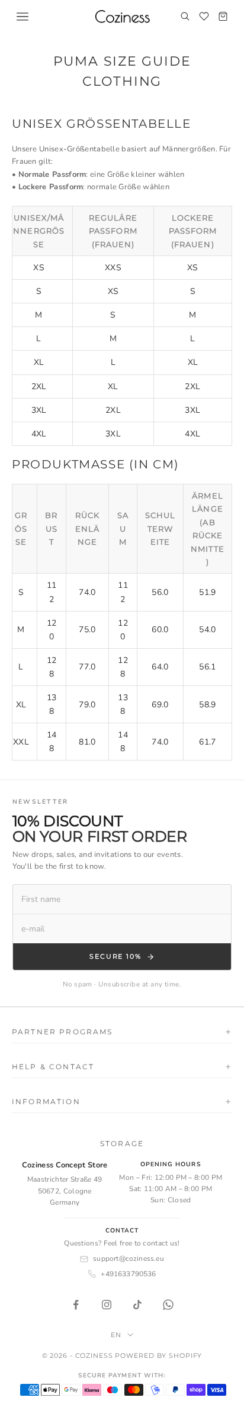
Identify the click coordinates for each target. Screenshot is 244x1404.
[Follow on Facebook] (76, 1305)
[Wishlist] (203, 16)
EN (116, 1335)
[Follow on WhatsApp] (168, 1305)
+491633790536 (128, 1274)
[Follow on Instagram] (107, 1305)
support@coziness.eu (128, 1258)
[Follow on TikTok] (137, 1305)
